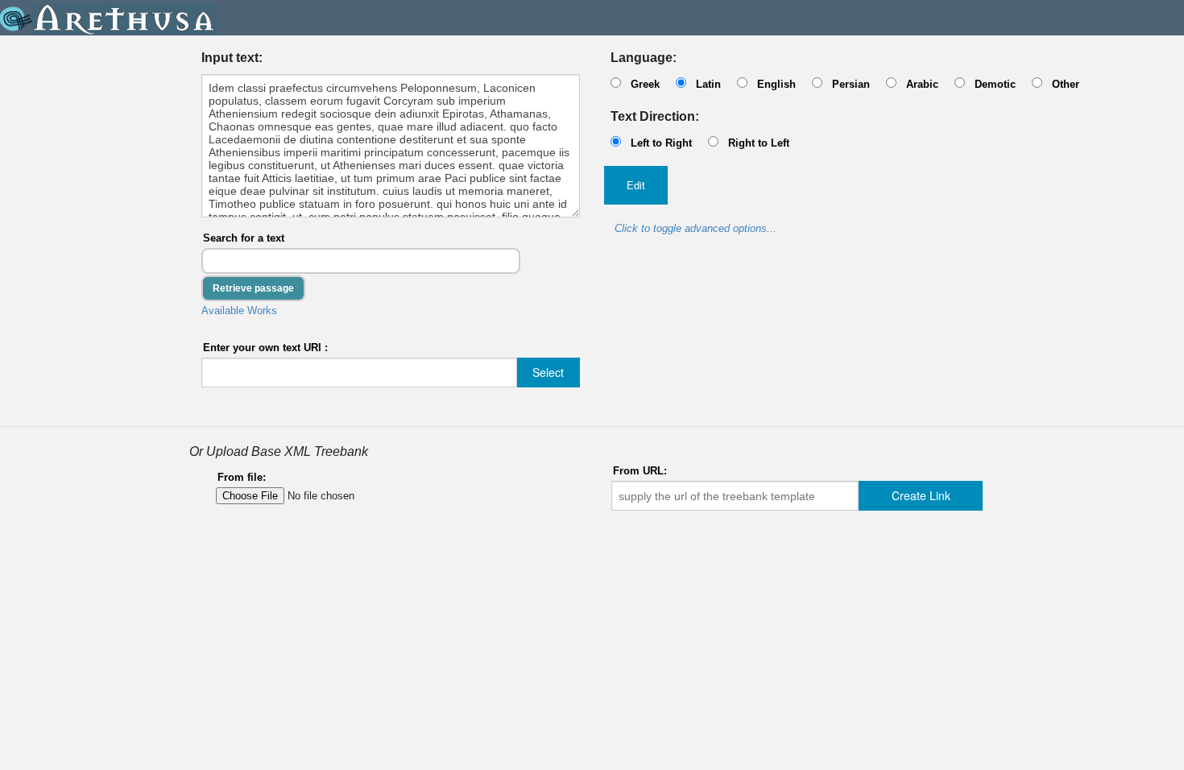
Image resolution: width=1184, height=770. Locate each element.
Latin (708, 84)
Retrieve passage (253, 288)
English (776, 84)
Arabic (922, 84)
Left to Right (661, 143)
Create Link (921, 495)
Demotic (995, 84)
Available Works (239, 310)
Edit (636, 184)
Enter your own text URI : (265, 348)
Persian (851, 84)
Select (548, 372)
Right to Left (758, 143)
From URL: (640, 471)
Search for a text (243, 238)
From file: (241, 477)
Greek (645, 84)
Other (1065, 84)
